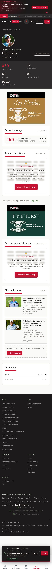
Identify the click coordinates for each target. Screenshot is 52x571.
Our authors (32, 472)
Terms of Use (7, 526)
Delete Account (43, 526)
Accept (44, 553)
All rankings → (42, 130)
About (30, 469)
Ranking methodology (10, 462)
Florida (13, 498)
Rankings (5, 458)
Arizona (37, 498)
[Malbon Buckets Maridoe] (26, 108)
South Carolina (20, 501)
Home (4, 30)
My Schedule (7, 449)
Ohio (11, 505)
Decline (35, 553)
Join (47, 21)
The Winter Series (8, 435)
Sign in (39, 21)
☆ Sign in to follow (42, 53)
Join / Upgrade (33, 462)
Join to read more (15, 353)
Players (9, 30)
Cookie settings (7, 529)
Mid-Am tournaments (10, 421)
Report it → (35, 201)
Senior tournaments (9, 414)
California (5, 498)
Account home (33, 465)
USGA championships (10, 425)
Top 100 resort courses (10, 439)
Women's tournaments (10, 418)
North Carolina (7, 501)
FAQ (3, 485)
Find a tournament (8, 404)
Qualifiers (5, 442)
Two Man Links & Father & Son (13, 432)
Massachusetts (44, 501)
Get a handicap (7, 446)
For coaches (6, 469)
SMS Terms (31, 526)
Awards (4, 465)
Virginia (4, 505)
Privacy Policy (19, 526)
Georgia (44, 498)
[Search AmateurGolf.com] (32, 21)
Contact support (8, 481)
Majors (4, 428)
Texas (20, 498)
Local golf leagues (9, 411)
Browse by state (8, 407)
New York (28, 498)
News (30, 407)
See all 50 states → (22, 505)
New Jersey (31, 501)
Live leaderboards (34, 404)
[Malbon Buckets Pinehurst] (26, 220)
